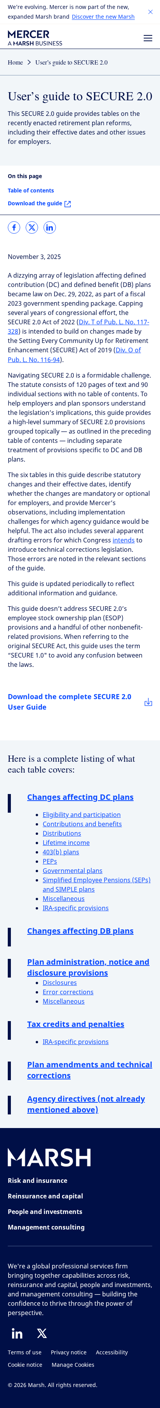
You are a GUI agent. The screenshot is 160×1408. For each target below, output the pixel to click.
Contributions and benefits (82, 824)
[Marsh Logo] (49, 1159)
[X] (42, 1333)
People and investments (45, 1211)
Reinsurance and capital (45, 1196)
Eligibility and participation (82, 814)
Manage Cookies (73, 1365)
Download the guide (35, 203)
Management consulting (46, 1227)
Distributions (62, 833)
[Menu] (148, 38)
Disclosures (60, 982)
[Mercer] (35, 37)
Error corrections (68, 992)
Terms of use (25, 1353)
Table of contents (31, 190)
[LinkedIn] (17, 1333)
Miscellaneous (64, 898)
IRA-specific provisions (76, 908)
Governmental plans (73, 870)
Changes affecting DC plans (80, 797)
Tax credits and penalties (75, 1024)
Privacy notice (69, 1353)
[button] (150, 12)
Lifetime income (66, 842)
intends (124, 540)
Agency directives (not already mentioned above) (86, 1104)
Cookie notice (25, 1365)
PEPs (50, 861)
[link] (14, 227)
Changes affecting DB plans (80, 930)
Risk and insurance (37, 1180)
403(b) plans (61, 852)
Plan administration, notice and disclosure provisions (88, 967)
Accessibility (112, 1353)
